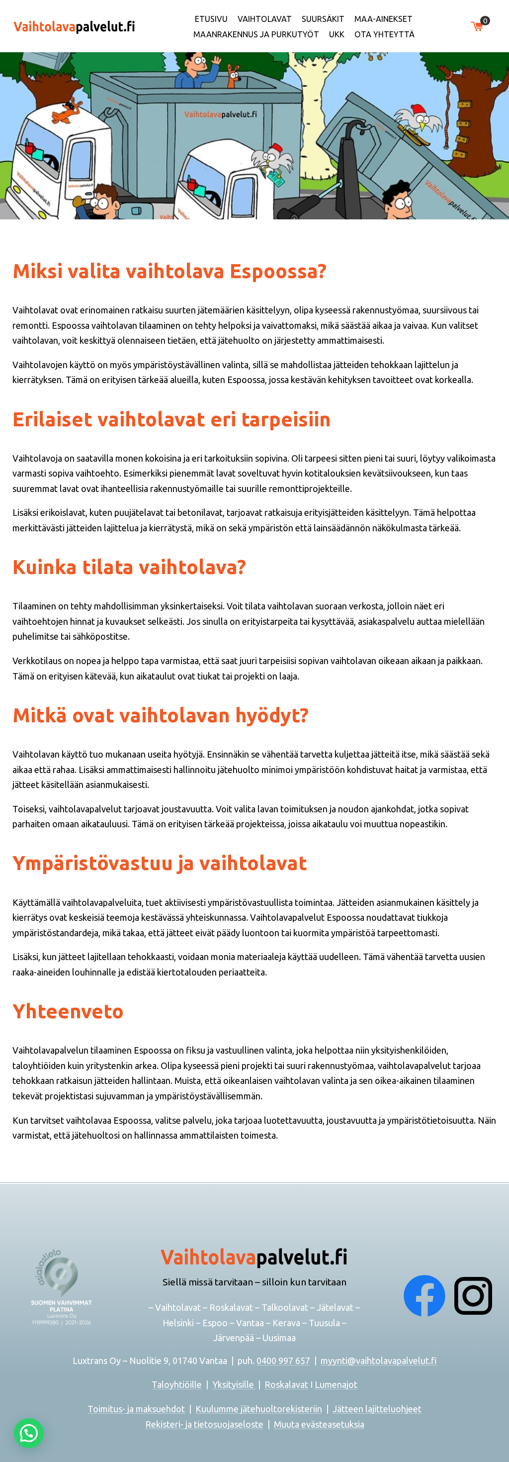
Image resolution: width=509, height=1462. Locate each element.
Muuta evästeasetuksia (319, 1424)
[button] (29, 1433)
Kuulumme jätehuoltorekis (248, 1409)
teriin (311, 1409)
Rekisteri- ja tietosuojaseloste (204, 1424)
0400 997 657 (283, 1360)
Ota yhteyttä (384, 34)
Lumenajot (336, 1384)
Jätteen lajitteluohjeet (377, 1409)
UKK (336, 34)
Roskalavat (286, 1384)
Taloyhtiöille (177, 1384)
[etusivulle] (74, 26)
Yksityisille (234, 1384)
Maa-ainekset (383, 18)
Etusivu (211, 18)
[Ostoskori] (477, 26)
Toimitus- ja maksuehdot (136, 1409)
